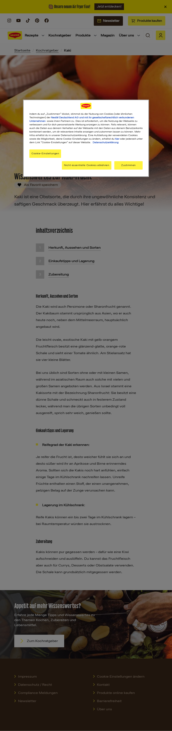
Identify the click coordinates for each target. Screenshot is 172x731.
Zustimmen (128, 165)
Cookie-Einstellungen (45, 153)
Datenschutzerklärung (106, 142)
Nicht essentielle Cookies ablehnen (86, 165)
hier (117, 138)
